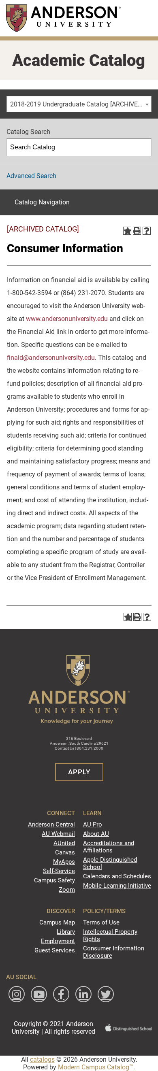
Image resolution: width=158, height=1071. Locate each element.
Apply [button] (79, 772)
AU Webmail (58, 833)
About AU (96, 833)
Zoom (67, 889)
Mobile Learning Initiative (117, 885)
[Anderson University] (63, 18)
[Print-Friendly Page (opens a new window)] (137, 231)
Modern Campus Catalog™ (95, 1067)
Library (66, 931)
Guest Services (54, 950)
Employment (58, 941)
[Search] (143, 147)
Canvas (65, 852)
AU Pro (92, 824)
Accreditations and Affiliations (108, 846)
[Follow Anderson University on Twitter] (106, 994)
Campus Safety (54, 880)
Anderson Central (51, 824)
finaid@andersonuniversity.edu (51, 357)
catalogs (42, 1059)
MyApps (64, 861)
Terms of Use (101, 922)
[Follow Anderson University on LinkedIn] (83, 994)
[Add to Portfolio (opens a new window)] (127, 231)
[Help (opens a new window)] (147, 231)
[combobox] (79, 104)
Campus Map (57, 922)
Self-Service (59, 871)
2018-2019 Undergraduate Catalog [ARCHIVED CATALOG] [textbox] (80, 104)
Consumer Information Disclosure (113, 952)
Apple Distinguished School (110, 863)
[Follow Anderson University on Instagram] (17, 994)
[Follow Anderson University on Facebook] (61, 994)
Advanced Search (31, 176)
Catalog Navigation (42, 202)
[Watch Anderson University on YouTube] (39, 994)
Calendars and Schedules (117, 876)
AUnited (64, 843)
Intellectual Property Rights (110, 935)
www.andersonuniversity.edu (67, 319)
